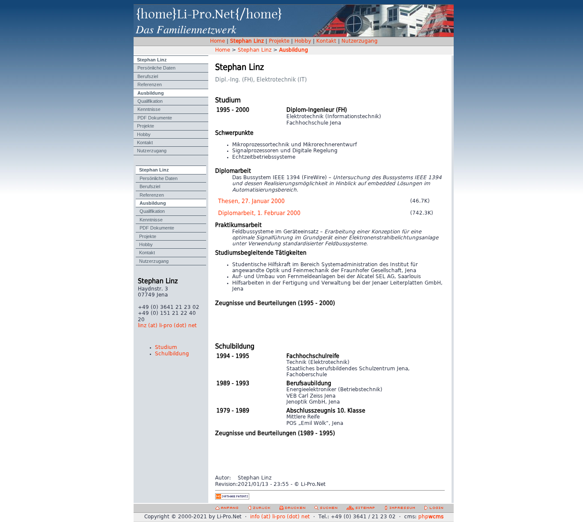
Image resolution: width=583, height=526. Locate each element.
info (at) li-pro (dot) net (280, 517)
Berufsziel (147, 76)
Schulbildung (172, 354)
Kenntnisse (148, 109)
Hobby (302, 41)
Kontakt (326, 41)
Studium (166, 347)
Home (217, 41)
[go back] (259, 509)
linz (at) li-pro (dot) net (167, 326)
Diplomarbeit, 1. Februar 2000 (259, 213)
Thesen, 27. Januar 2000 (251, 201)
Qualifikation (150, 101)
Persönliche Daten (156, 67)
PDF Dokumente (154, 117)
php (430, 517)
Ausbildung (150, 93)
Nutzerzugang (359, 41)
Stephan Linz (247, 41)
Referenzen (149, 84)
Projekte (279, 41)
